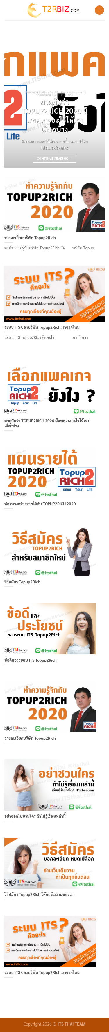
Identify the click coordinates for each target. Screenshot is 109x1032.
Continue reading (54, 158)
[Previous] (13, 98)
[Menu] (99, 10)
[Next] (95, 98)
